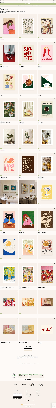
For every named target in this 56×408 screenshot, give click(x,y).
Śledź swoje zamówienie (38, 392)
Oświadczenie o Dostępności (29, 395)
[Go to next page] (31, 350)
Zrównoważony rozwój (28, 394)
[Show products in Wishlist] (53, 2)
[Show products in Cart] (55, 2)
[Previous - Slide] (17, 375)
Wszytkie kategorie (19, 5)
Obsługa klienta (37, 391)
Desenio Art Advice (38, 390)
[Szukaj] (52, 2)
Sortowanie (37, 5)
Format (28, 5)
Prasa (26, 391)
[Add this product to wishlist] (17, 15)
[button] (54, 405)
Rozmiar (32, 5)
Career (27, 393)
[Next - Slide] (44, 375)
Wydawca (27, 392)
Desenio (30, 406)
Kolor (24, 5)
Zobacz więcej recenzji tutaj (28, 379)
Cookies (37, 394)
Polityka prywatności (38, 395)
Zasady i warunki (38, 393)
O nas (26, 390)
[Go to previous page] (24, 350)
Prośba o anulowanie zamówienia (38, 396)
